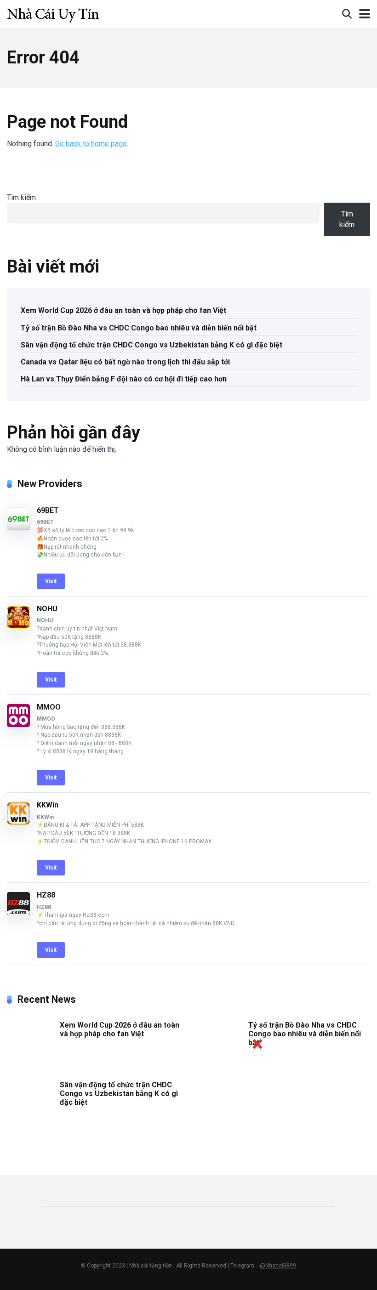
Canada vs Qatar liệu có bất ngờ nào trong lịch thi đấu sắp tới (125, 362)
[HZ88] (18, 912)
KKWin (47, 805)
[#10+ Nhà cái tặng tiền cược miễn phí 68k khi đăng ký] (53, 12)
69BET (48, 510)
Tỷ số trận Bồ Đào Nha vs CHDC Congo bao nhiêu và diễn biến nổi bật (139, 328)
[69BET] (18, 527)
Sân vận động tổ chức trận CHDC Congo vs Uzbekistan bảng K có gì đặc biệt (151, 345)
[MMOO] (18, 724)
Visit (51, 581)
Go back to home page (91, 143)
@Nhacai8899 (278, 1265)
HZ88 (46, 895)
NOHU (47, 608)
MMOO (49, 707)
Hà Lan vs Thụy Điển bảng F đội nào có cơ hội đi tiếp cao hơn (124, 379)
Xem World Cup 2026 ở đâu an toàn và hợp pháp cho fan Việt (123, 310)
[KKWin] (18, 822)
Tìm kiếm (21, 197)
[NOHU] (18, 626)
